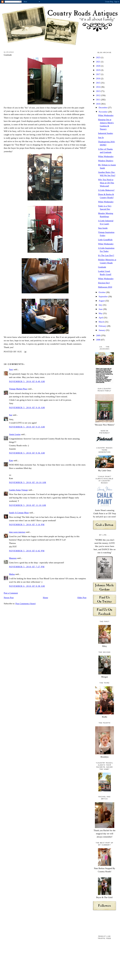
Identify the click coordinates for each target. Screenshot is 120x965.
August (102, 301)
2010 (98, 104)
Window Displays (105, 160)
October (102, 292)
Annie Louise (15, 434)
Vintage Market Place (18, 389)
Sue (10, 415)
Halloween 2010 (105, 287)
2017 (98, 74)
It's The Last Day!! (106, 255)
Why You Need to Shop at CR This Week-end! (106, 182)
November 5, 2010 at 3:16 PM (27, 524)
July (101, 305)
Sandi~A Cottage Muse (19, 512)
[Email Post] (25, 351)
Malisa (12, 574)
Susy (11, 369)
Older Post (81, 597)
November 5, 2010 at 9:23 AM (27, 427)
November (103, 112)
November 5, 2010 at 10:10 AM (27, 482)
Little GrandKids (105, 239)
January (102, 330)
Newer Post (9, 597)
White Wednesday (106, 115)
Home (45, 597)
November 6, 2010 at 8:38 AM (27, 586)
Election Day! (104, 283)
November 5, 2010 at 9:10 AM (27, 407)
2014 (98, 87)
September (103, 296)
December (103, 107)
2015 (98, 83)
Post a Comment (11, 593)
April (101, 317)
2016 (98, 78)
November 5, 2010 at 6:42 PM (27, 551)
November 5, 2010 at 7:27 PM (27, 567)
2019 (98, 70)
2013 (98, 91)
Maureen (13, 558)
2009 (98, 335)
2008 (98, 340)
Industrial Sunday (105, 133)
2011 (98, 99)
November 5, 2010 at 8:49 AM (27, 381)
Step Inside (103, 228)
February (103, 326)
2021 (98, 61)
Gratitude (8, 54)
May (101, 313)
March (102, 322)
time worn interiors (17, 532)
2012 (98, 95)
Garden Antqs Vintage (18, 490)
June (101, 309)
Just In (101, 137)
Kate (11, 460)
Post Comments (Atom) (25, 603)
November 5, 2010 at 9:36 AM (27, 453)
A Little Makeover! (106, 190)
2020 (98, 66)
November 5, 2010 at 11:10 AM (27, 505)
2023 (98, 57)
